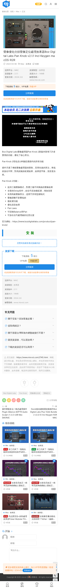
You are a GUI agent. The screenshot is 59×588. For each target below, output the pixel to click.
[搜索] (46, 4)
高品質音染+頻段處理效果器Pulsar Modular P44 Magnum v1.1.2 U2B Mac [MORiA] (15, 517)
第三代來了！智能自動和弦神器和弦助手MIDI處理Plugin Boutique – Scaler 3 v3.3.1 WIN (15, 450)
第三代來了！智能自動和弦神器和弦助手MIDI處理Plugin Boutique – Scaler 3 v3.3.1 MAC (43, 450)
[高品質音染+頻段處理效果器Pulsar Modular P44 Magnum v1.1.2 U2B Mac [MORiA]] (15, 502)
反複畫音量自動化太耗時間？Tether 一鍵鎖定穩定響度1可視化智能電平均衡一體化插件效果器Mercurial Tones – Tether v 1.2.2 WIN (44, 517)
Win (6, 445)
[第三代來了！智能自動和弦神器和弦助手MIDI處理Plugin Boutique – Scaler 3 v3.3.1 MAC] (43, 434)
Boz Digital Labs (9, 393)
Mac (22, 64)
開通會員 (27, 570)
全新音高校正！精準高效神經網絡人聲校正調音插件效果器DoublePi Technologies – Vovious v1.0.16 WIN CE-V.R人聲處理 (15, 484)
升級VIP (33, 86)
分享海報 (53, 400)
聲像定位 (46, 393)
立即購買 (29, 93)
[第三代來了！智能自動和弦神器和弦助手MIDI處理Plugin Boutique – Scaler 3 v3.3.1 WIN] (15, 434)
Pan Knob (23, 393)
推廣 (37, 64)
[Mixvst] (6, 4)
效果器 (28, 64)
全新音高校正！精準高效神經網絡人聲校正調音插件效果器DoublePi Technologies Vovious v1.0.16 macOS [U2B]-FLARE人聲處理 (43, 484)
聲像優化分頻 (35, 393)
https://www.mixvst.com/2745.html (32, 357)
